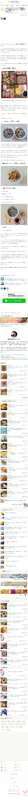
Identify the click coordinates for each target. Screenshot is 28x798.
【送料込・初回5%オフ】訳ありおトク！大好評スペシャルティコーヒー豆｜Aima (16, 533)
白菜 (3, 726)
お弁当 (13, 721)
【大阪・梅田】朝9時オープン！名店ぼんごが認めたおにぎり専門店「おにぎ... (16, 547)
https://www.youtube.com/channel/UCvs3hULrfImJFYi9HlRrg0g (14, 359)
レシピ (9, 312)
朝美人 (5, 767)
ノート (3, 729)
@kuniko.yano (9, 356)
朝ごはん (4, 721)
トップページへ (14, 774)
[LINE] (7, 289)
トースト (12, 726)
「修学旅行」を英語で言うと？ (11, 541)
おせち (2, 312)
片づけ (8, 729)
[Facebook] (2, 19)
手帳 (21, 726)
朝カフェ (19, 764)
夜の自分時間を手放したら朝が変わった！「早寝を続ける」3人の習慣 (16, 552)
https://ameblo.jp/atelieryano (19, 354)
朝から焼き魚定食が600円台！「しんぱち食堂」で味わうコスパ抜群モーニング (16, 537)
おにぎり (19, 721)
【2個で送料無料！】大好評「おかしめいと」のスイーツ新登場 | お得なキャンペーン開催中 (16, 528)
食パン (24, 721)
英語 (9, 721)
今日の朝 (19, 761)
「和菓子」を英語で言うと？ (11, 512)
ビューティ (20, 767)
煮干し (16, 312)
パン (17, 726)
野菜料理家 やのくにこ (23, 15)
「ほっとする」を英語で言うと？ (12, 561)
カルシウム (5, 312)
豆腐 (7, 726)
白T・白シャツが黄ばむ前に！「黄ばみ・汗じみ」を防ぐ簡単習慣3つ (16, 518)
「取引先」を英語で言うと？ (11, 566)
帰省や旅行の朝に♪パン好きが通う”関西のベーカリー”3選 (16, 557)
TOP (4, 761)
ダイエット (4, 724)
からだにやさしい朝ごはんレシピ (11, 13)
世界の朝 (5, 770)
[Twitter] (5, 19)
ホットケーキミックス (20, 724)
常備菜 (13, 312)
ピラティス (11, 724)
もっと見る (23, 397)
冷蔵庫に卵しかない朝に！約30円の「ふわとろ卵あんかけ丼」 (16, 523)
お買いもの (20, 770)
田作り (19, 312)
